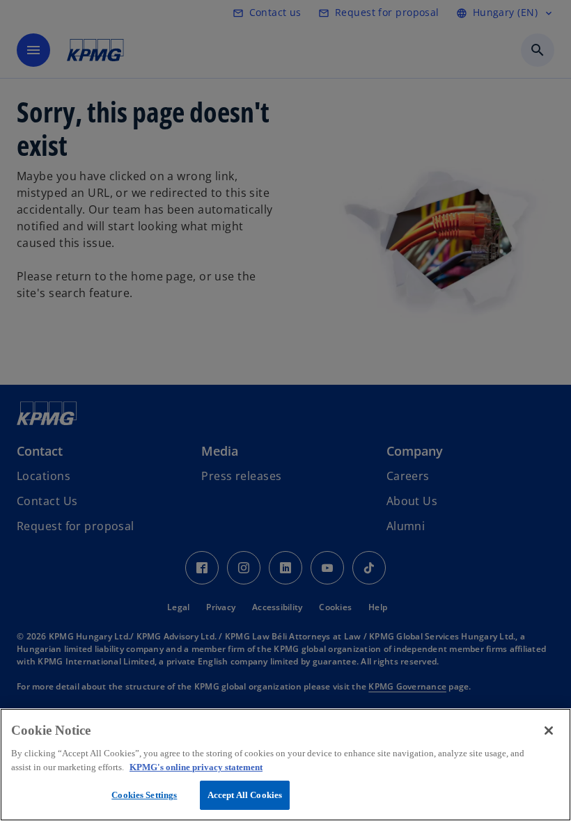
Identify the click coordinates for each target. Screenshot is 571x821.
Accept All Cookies (245, 795)
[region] (285, 764)
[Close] (548, 730)
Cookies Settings (144, 795)
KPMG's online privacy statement (196, 767)
